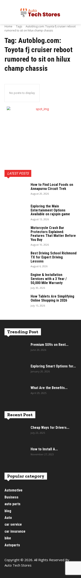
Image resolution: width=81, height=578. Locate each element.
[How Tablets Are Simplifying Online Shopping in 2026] (15, 302)
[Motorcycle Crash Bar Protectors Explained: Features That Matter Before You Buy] (15, 234)
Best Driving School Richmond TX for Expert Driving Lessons (53, 257)
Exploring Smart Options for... (53, 366)
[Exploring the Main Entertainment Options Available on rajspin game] (15, 212)
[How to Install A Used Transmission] (15, 455)
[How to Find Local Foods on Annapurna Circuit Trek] (15, 190)
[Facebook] (8, 573)
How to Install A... (44, 449)
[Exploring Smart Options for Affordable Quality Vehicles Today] (15, 372)
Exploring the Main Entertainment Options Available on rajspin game (50, 210)
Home (8, 26)
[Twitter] (29, 573)
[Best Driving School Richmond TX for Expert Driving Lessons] (15, 259)
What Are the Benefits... (49, 388)
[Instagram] (18, 573)
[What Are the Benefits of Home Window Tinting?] (15, 394)
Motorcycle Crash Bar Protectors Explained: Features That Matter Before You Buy (53, 234)
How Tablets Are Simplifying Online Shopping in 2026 (52, 298)
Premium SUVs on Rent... (49, 344)
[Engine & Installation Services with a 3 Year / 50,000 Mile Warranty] (15, 281)
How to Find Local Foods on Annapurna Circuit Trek (52, 186)
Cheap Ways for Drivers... (50, 427)
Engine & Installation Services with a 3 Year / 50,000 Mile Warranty (49, 279)
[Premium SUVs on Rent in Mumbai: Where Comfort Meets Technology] (15, 350)
